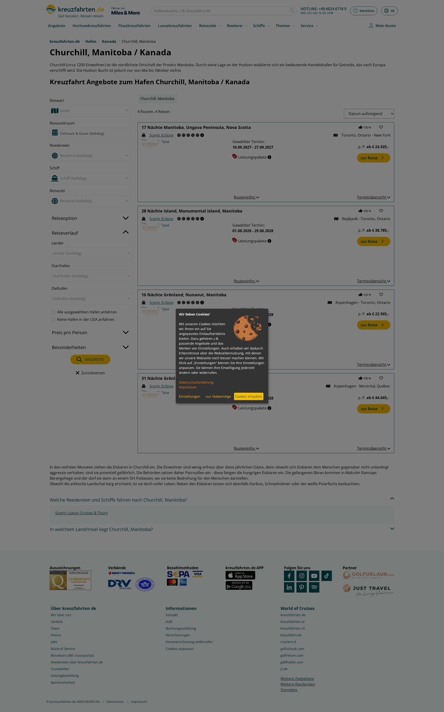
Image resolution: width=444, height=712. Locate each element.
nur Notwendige (218, 396)
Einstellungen (189, 396)
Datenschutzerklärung (196, 382)
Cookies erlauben (248, 396)
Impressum (188, 387)
